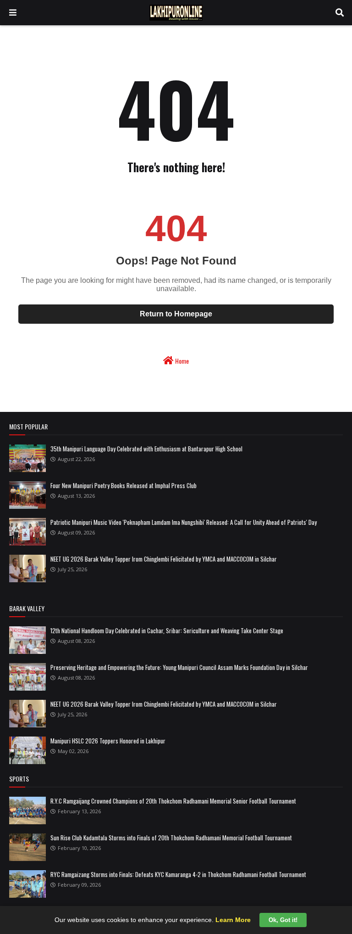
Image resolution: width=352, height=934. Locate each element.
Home (181, 361)
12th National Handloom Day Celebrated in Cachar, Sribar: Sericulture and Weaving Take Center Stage (166, 630)
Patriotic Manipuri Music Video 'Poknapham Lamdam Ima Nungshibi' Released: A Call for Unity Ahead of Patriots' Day (183, 522)
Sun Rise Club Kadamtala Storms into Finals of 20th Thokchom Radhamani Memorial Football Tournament (171, 837)
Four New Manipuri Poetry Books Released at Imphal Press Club (123, 485)
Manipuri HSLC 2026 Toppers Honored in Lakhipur (107, 740)
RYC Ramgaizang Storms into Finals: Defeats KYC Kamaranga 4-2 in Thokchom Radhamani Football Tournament (178, 874)
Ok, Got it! (283, 920)
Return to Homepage (176, 314)
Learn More (233, 919)
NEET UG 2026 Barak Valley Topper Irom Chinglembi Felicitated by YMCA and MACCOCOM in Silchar (163, 558)
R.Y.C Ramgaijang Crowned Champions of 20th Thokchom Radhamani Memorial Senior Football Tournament (173, 800)
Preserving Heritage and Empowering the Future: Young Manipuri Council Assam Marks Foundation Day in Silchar (179, 667)
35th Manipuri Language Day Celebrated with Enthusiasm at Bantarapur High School (146, 448)
